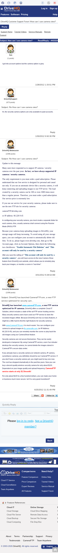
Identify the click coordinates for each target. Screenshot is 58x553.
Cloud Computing (14, 522)
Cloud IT (10, 507)
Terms (17, 536)
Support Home (6, 32)
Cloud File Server (14, 515)
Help (55, 14)
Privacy (49, 536)
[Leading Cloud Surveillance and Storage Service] (29, 450)
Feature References (16, 503)
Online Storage (37, 507)
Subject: (4, 41)
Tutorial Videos (20, 32)
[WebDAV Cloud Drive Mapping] (2, 3)
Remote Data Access (39, 515)
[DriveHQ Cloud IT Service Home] (10, 9)
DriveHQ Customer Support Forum (15, 22)
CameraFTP (28, 540)
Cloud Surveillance (8, 485)
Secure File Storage (38, 518)
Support (39, 536)
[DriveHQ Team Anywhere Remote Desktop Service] (21, 3)
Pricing (24, 14)
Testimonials (14, 540)
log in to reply (25, 420)
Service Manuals (35, 32)
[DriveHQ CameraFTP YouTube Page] (54, 3)
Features (5, 14)
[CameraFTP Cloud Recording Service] (15, 3)
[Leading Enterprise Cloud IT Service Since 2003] (29, 461)
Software (15, 14)
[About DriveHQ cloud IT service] (10, 474)
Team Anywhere (7, 489)
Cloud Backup (12, 518)
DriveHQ (17, 546)
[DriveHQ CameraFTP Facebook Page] (42, 3)
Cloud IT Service (8, 480)
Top (56, 410)
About (8, 536)
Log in (44, 8)
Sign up (53, 8)
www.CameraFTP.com (14, 325)
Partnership (28, 536)
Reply (4, 27)
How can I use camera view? (43, 21)
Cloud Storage (12, 511)
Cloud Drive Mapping (38, 511)
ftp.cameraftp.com (30, 328)
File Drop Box (36, 522)
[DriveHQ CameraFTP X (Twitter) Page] (48, 3)
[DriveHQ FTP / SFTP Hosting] (9, 3)
